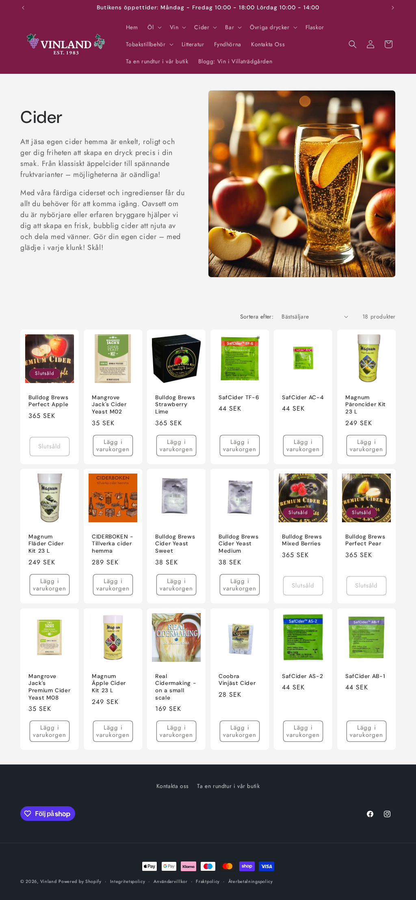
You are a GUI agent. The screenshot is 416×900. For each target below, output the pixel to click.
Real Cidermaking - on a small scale (175, 687)
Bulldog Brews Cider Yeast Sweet (175, 543)
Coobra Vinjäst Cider (237, 680)
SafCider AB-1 (365, 676)
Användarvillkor (171, 881)
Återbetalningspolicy (250, 881)
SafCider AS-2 (302, 676)
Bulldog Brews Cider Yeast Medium (238, 543)
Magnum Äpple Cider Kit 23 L (109, 683)
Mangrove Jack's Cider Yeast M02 (109, 404)
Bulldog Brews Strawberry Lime (175, 404)
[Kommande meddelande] (393, 7)
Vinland (48, 881)
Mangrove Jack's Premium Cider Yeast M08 (49, 687)
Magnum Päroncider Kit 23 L (365, 404)
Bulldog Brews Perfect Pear (365, 540)
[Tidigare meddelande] (23, 7)
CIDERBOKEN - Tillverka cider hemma (113, 543)
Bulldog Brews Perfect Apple (48, 401)
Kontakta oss (172, 786)
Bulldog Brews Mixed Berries (302, 540)
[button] (154, 27)
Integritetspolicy (127, 881)
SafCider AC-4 (302, 397)
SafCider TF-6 (239, 397)
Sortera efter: (257, 316)
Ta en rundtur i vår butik (228, 786)
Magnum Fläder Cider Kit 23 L (46, 543)
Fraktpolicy (208, 881)
